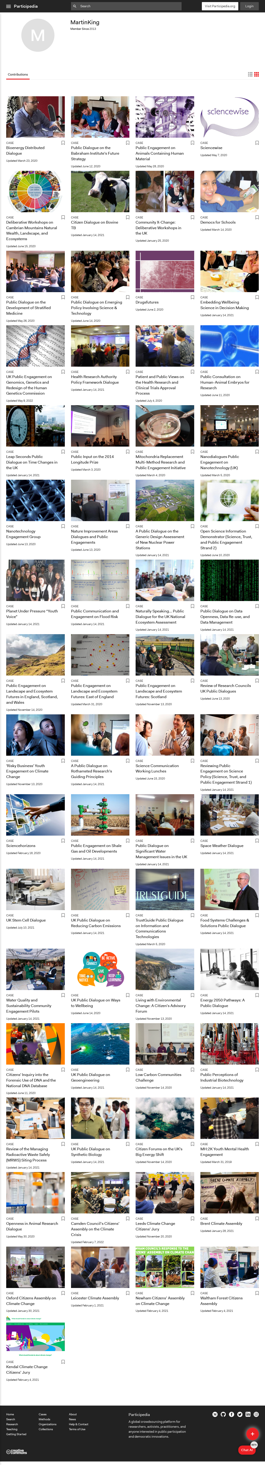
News (72, 1419)
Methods (44, 1419)
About (73, 1414)
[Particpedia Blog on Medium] (215, 1416)
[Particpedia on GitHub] (223, 1416)
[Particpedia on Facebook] (231, 1416)
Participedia (26, 6)
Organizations (48, 1424)
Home (10, 1414)
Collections (46, 1429)
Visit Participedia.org (220, 6)
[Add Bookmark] (63, 143)
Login (249, 6)
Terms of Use (77, 1429)
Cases (43, 1414)
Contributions (18, 74)
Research (12, 1424)
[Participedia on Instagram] (256, 1416)
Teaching (11, 1429)
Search (10, 1419)
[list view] (250, 74)
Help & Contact (78, 1424)
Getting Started (16, 1434)
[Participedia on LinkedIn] (248, 1416)
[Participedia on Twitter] (239, 1416)
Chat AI (248, 1449)
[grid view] (256, 74)
